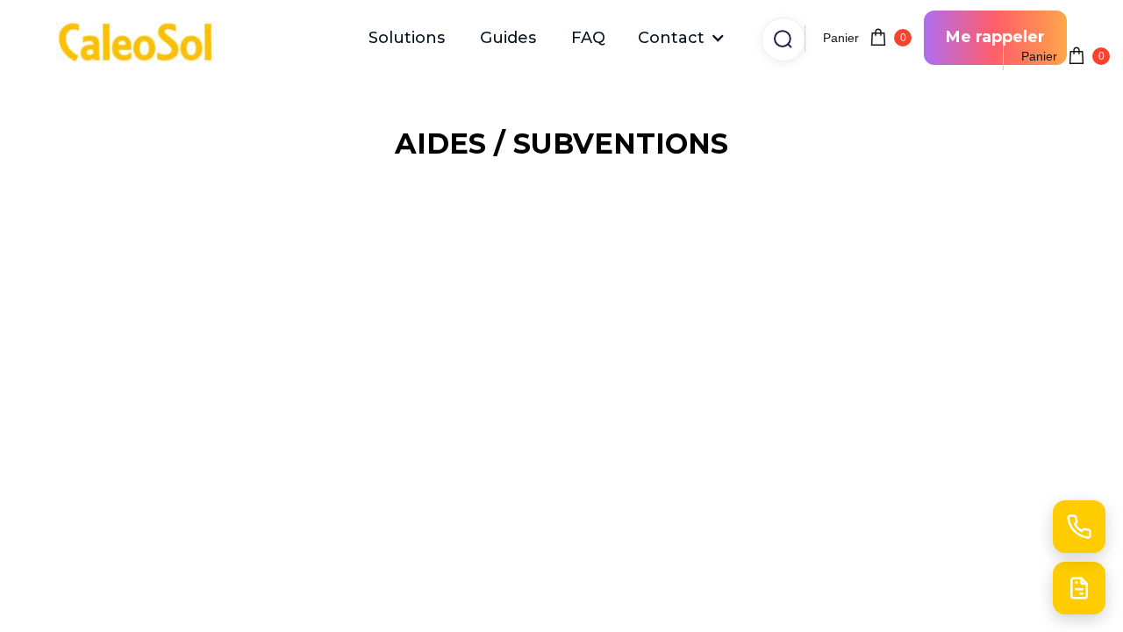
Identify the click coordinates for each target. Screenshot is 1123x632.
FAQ (588, 37)
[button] (681, 37)
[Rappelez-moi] (1079, 526)
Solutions (406, 37)
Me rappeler (995, 37)
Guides (508, 37)
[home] (144, 38)
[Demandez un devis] (1079, 588)
